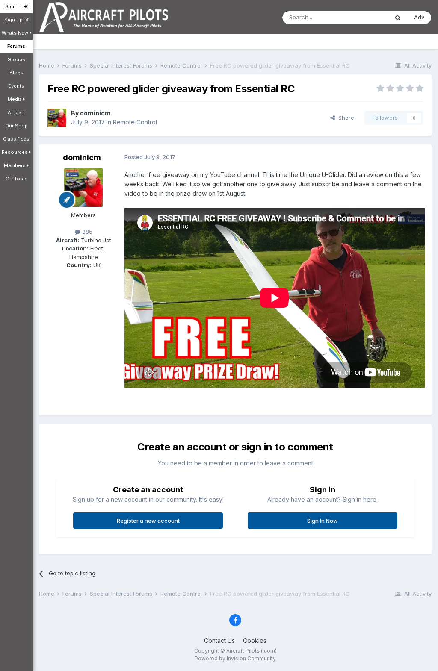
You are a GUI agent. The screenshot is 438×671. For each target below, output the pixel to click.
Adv (419, 17)
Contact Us (219, 640)
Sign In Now (322, 520)
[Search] (397, 17)
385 (86, 231)
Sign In (14, 6)
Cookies (254, 640)
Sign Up (14, 20)
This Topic (363, 17)
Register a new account (148, 520)
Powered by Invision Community (235, 658)
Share (344, 117)
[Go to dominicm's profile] (56, 118)
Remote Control (135, 122)
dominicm (95, 113)
